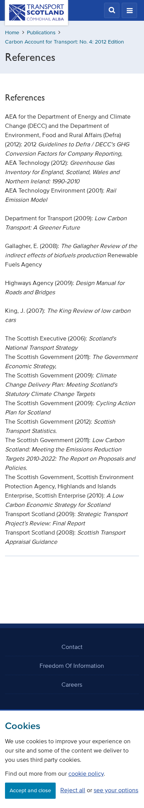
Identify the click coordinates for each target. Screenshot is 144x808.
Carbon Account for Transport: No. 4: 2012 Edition (64, 42)
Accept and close (30, 790)
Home (12, 32)
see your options (116, 789)
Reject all (72, 789)
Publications (41, 32)
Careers (71, 684)
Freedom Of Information (72, 665)
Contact (72, 646)
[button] (111, 10)
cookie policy (86, 773)
